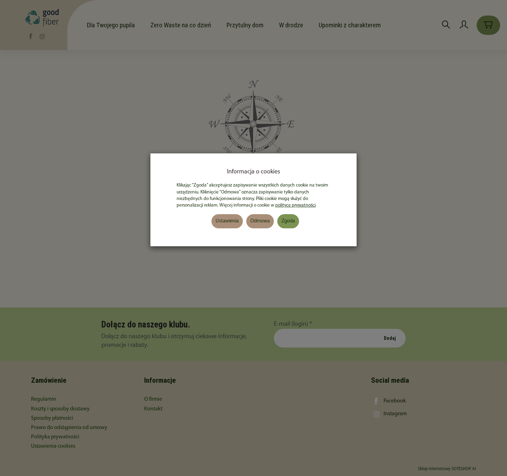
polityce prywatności (295, 205)
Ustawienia (227, 221)
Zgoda (288, 221)
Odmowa (260, 221)
